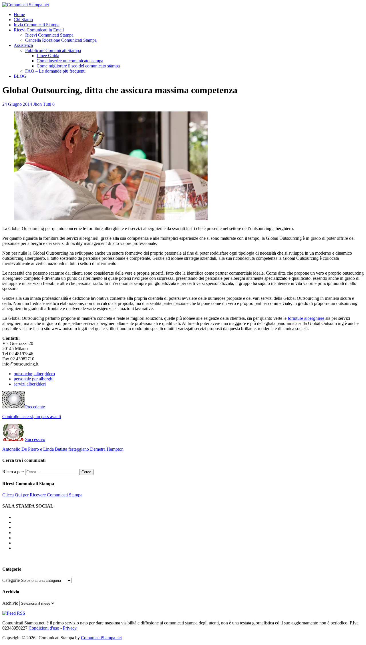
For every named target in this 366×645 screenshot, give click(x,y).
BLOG (20, 76)
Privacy (70, 628)
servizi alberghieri (30, 384)
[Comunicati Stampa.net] (25, 4)
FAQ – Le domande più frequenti (55, 71)
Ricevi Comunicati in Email (39, 29)
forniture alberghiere (306, 318)
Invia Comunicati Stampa (36, 24)
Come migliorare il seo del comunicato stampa (78, 65)
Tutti (47, 104)
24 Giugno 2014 (17, 104)
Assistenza (23, 45)
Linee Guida (48, 55)
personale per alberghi (33, 378)
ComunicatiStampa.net (101, 637)
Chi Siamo (23, 19)
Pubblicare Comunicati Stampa (53, 50)
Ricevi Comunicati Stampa (49, 35)
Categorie (11, 580)
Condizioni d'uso (44, 628)
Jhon (37, 104)
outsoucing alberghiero (34, 373)
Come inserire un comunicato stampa (70, 60)
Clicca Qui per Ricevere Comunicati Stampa (42, 494)
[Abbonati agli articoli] (13, 613)
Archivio (10, 603)
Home (19, 14)
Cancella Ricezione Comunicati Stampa (61, 40)
